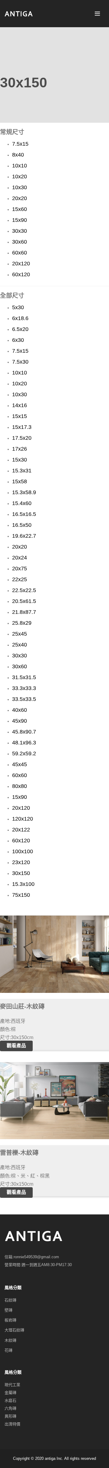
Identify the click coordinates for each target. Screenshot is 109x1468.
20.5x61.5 (24, 601)
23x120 (21, 862)
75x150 (21, 895)
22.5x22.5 (24, 590)
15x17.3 (21, 427)
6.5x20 (20, 329)
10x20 (19, 176)
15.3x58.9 (24, 492)
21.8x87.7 (24, 612)
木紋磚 (10, 1340)
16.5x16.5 (24, 514)
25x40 (19, 645)
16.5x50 (21, 525)
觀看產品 (16, 1045)
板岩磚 (10, 1320)
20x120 (21, 264)
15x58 (19, 481)
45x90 (19, 721)
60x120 (21, 274)
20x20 (19, 198)
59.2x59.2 (24, 753)
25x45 (19, 634)
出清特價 (12, 1424)
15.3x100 (23, 884)
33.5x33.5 (24, 699)
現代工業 (12, 1384)
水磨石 (10, 1400)
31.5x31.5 (24, 677)
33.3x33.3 (24, 688)
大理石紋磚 (14, 1330)
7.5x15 (20, 144)
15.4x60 (21, 503)
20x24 (19, 558)
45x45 (19, 764)
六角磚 (10, 1408)
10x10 (19, 166)
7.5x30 (20, 362)
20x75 (19, 568)
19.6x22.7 (24, 536)
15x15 (19, 416)
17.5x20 (21, 438)
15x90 (19, 220)
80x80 (19, 786)
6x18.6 (20, 318)
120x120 (22, 819)
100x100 (22, 851)
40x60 (19, 710)
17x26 (19, 449)
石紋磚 (10, 1300)
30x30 (19, 231)
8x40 (18, 155)
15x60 (19, 209)
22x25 (19, 579)
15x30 (19, 460)
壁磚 (8, 1310)
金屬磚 (10, 1392)
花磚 (8, 1350)
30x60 (19, 242)
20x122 (21, 830)
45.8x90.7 (24, 732)
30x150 (21, 873)
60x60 (19, 253)
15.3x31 (21, 471)
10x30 (19, 187)
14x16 (19, 405)
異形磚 (10, 1416)
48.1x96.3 (24, 743)
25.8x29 (21, 623)
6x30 (18, 340)
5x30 (18, 307)
